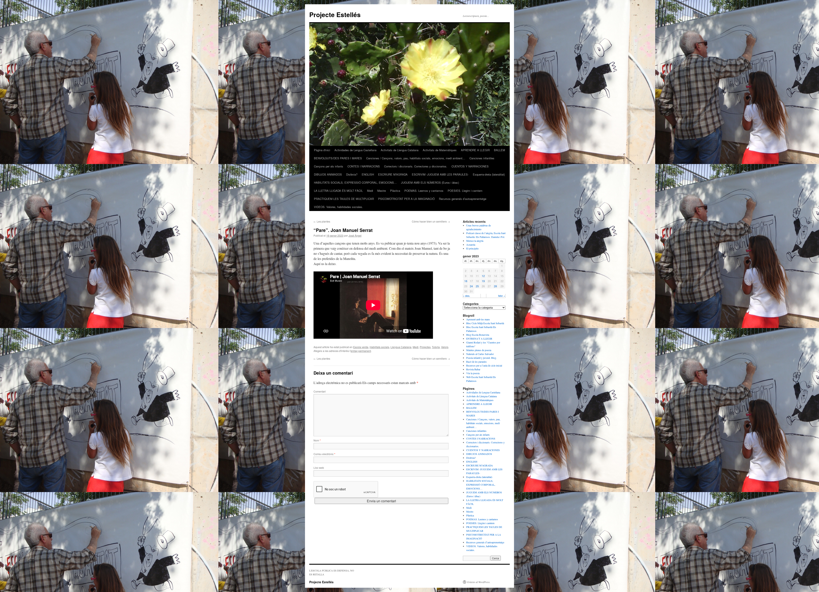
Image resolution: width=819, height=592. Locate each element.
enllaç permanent (361, 351)
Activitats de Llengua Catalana (399, 150)
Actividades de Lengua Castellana (355, 150)
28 (495, 286)
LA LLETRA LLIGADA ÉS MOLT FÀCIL (338, 191)
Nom (317, 440)
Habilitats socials (379, 347)
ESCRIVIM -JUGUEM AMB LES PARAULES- (440, 174)
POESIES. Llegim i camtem (465, 191)
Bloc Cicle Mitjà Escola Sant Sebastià (485, 323)
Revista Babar (473, 369)
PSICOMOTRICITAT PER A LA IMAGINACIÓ (406, 199)
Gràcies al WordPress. (478, 582)
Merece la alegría (474, 240)
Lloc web (319, 467)
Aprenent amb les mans (478, 319)
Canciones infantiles (481, 158)
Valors (444, 347)
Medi (370, 191)
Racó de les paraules (476, 361)
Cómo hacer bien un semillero (431, 221)
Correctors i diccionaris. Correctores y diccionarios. (415, 166)
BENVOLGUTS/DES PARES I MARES (338, 158)
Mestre (381, 191)
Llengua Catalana (401, 347)
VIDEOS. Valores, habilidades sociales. (338, 207)
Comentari (320, 391)
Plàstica (395, 191)
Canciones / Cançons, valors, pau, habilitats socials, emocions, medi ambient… (415, 158)
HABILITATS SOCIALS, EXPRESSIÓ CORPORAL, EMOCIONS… (355, 182)
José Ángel (355, 235)
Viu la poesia (472, 373)
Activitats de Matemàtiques (440, 150)
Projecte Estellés (335, 14)
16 (465, 281)
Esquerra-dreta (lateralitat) (489, 174)
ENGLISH (368, 174)
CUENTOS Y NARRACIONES (470, 166)
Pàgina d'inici (322, 150)
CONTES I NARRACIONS (363, 166)
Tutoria (436, 347)
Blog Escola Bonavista (477, 334)
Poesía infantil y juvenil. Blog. (481, 357)
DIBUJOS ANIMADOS (328, 174)
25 (477, 286)
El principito (472, 248)
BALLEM (499, 150)
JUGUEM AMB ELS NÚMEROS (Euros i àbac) (430, 182)
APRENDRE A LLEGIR (475, 150)
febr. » (501, 295)
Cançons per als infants (328, 166)
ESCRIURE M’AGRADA (393, 174)
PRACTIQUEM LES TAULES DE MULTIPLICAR (344, 199)
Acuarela (470, 244)
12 (483, 276)
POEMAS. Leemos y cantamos (423, 191)
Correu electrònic (324, 454)
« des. (466, 295)
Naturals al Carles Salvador (480, 354)
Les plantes (322, 221)
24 (471, 286)
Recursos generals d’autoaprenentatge (462, 199)
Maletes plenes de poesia (478, 350)
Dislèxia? (351, 174)
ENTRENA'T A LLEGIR (479, 338)
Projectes (425, 347)
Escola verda (360, 347)
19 (483, 281)
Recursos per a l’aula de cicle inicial (484, 365)
